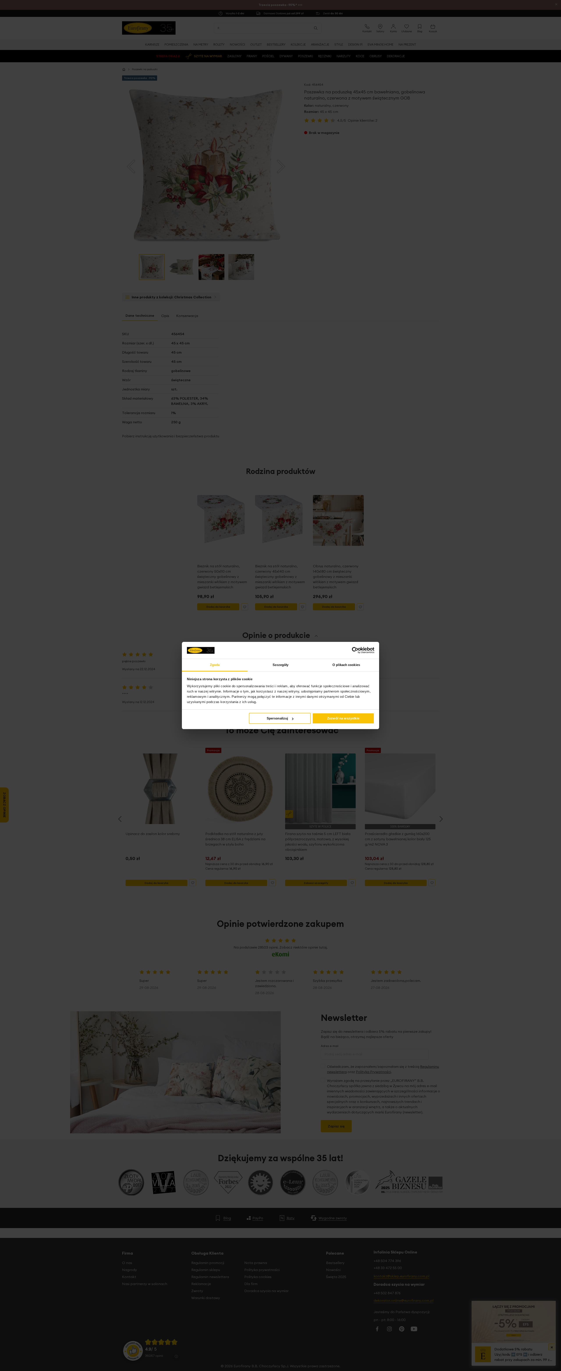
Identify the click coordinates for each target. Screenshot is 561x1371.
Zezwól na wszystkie (343, 718)
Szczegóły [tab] (281, 665)
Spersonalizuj (277, 718)
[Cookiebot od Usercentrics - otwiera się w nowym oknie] (355, 650)
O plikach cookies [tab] (346, 665)
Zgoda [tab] (215, 665)
